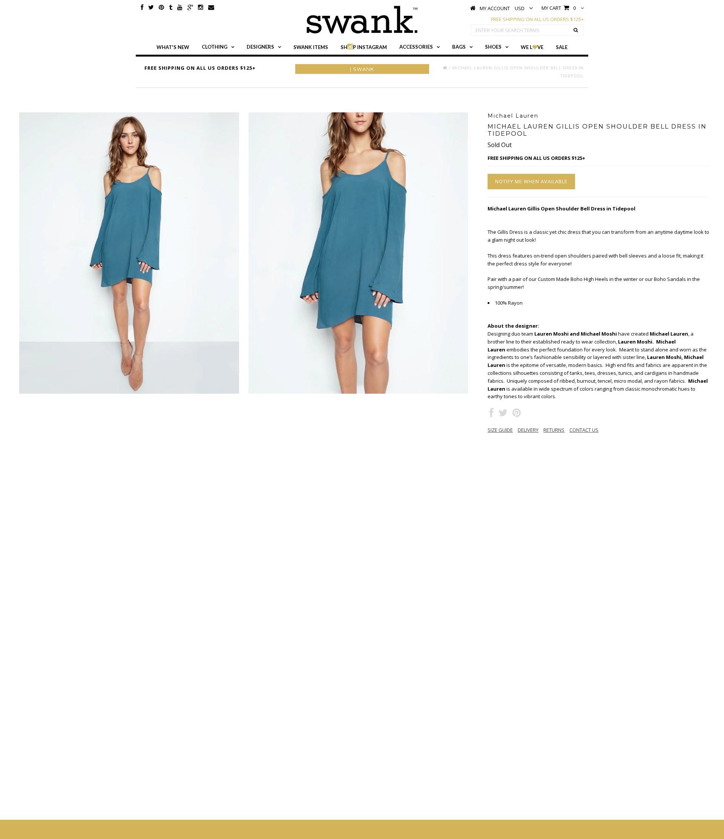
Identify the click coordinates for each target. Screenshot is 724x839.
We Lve (532, 47)
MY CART (558, 8)
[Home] (445, 68)
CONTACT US (583, 429)
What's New (172, 47)
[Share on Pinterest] (516, 414)
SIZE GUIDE (500, 429)
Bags (459, 47)
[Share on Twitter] (503, 414)
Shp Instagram (364, 47)
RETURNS (553, 429)
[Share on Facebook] (491, 414)
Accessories (416, 47)
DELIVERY (528, 429)
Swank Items (310, 47)
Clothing (214, 47)
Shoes (493, 47)
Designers (260, 47)
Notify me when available (531, 181)
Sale (562, 47)
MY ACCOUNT (495, 8)
